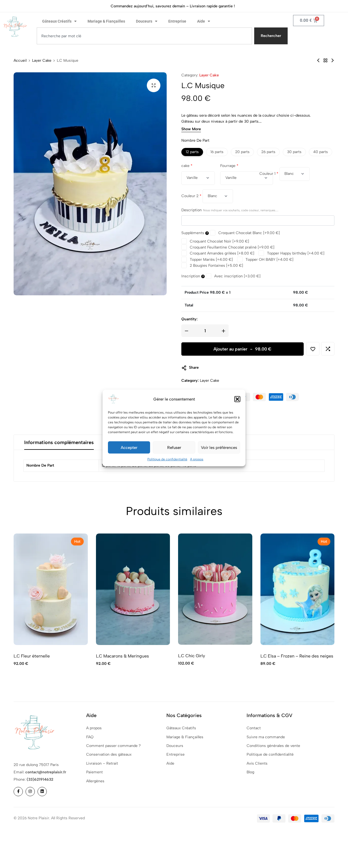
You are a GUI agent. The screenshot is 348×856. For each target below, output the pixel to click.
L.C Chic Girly (191, 655)
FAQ (90, 737)
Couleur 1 (268, 174)
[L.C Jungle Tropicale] (318, 60)
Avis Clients (257, 763)
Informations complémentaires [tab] (59, 442)
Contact (254, 728)
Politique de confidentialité (167, 459)
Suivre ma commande (266, 737)
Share (194, 367)
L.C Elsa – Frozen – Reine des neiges (296, 656)
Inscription (191, 276)
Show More (191, 130)
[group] (51, 589)
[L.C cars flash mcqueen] (332, 60)
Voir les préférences (219, 447)
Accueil (20, 61)
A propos (196, 459)
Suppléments (193, 233)
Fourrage (229, 165)
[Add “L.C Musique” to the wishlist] (312, 349)
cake (186, 165)
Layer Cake (41, 61)
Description (229, 210)
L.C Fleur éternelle (32, 656)
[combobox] (144, 35)
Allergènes (95, 781)
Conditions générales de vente (273, 745)
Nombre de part (195, 140)
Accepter (129, 447)
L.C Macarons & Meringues (122, 656)
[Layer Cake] (325, 60)
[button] (237, 399)
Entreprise (177, 21)
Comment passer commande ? (113, 745)
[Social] (18, 791)
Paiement (94, 772)
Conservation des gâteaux (109, 754)
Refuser (174, 447)
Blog (250, 772)
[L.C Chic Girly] (215, 589)
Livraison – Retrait (102, 763)
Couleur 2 (191, 196)
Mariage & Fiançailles (106, 21)
